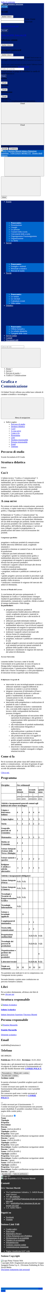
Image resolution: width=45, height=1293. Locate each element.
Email (13, 444)
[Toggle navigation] (20, 186)
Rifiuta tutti (21, 1073)
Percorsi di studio (13, 373)
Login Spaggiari (23, 67)
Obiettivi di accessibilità (15, 1240)
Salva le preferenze (20, 1174)
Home (8, 369)
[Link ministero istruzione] (12, 4)
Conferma (13, 149)
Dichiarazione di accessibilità (17, 1238)
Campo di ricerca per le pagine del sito (16, 344)
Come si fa (15, 433)
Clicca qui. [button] (5, 773)
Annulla (4, 149)
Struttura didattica (18, 426)
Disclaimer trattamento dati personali (15, 1270)
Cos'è (13, 429)
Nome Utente (30, 19)
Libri (13, 438)
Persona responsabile (19, 442)
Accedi (4, 7)
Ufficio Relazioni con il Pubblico (19, 1236)
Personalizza (6, 1073)
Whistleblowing (12, 1242)
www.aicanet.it (7, 1116)
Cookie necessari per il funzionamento (16, 1104)
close (4, 197)
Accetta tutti (10, 1076)
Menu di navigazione (22, 418)
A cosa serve (16, 431)
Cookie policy (11, 1229)
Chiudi (4, 83)
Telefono (14, 446)
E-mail (27, 57)
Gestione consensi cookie (16, 1245)
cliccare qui (9, 994)
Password (28, 22)
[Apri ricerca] (24, 166)
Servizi (9, 371)
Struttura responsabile (19, 440)
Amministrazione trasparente (17, 1247)
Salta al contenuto (8, 2)
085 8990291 (15, 1197)
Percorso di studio (18, 424)
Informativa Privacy (14, 1234)
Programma (15, 435)
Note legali (10, 1231)
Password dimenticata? (10, 26)
